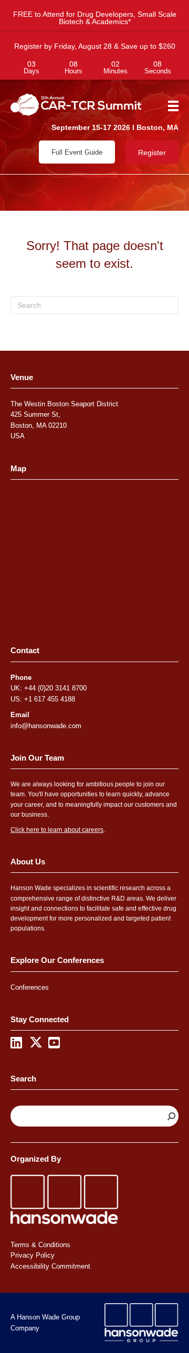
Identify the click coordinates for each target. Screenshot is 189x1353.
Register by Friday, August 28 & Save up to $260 (94, 46)
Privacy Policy (32, 1255)
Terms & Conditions (40, 1245)
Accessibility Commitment (50, 1266)
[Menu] (169, 105)
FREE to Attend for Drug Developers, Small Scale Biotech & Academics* (94, 18)
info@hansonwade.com (45, 726)
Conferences (29, 987)
